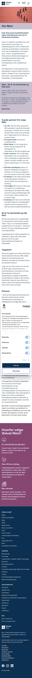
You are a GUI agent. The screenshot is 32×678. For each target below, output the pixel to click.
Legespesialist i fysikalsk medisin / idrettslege (15, 559)
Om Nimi (4, 645)
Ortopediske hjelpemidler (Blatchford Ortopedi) (15, 569)
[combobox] (19, 3)
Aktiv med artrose (7, 619)
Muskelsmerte (6, 525)
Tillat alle (16, 365)
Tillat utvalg (16, 371)
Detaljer (24, 360)
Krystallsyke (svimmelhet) (9, 546)
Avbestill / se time (7, 652)
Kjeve (3, 543)
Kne (3, 538)
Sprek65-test (6, 590)
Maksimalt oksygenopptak (9, 595)
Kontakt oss (5, 660)
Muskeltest (5, 605)
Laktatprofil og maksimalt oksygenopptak (14, 598)
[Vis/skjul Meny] (28, 3)
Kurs (3, 615)
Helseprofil (5, 587)
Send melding (6, 654)
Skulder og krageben (8, 517)
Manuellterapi (5, 554)
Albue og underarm (7, 528)
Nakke (3, 515)
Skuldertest (5, 603)
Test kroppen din (7, 584)
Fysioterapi (5, 556)
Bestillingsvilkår (6, 656)
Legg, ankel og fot (7, 541)
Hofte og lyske (6, 533)
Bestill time (6, 109)
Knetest (4, 608)
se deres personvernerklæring (16, 330)
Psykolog (4, 572)
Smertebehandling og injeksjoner (11, 577)
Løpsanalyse (5, 593)
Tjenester (5, 551)
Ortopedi (4, 567)
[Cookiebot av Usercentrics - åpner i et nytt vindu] (23, 306)
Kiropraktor (5, 561)
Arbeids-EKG (5, 600)
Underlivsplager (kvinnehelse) (10, 535)
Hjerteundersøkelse (7, 564)
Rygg (3, 520)
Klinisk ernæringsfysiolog (9, 579)
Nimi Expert (5, 647)
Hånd (3, 530)
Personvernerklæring (8, 658)
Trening (4, 574)
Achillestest (5, 610)
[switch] (27, 342)
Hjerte (3, 523)
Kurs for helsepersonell (8, 621)
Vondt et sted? (6, 512)
